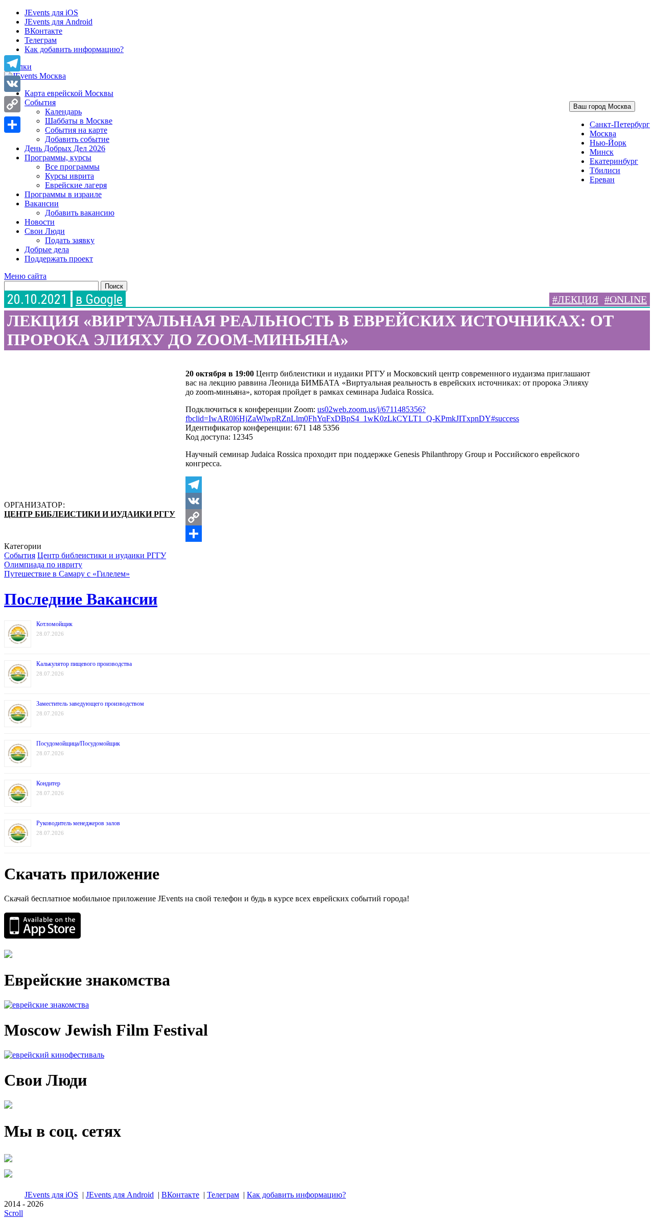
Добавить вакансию (79, 212)
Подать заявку (70, 240)
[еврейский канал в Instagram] (8, 1177)
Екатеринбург (614, 161)
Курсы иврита (69, 176)
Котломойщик (54, 624)
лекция (577, 299)
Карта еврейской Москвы (69, 93)
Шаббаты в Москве (78, 120)
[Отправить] (392, 533)
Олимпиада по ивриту (43, 564)
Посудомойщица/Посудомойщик (78, 743)
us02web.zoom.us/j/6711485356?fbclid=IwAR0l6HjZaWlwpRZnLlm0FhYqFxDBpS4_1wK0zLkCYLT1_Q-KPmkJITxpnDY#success (352, 414)
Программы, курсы (58, 157)
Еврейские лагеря (76, 185)
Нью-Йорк (608, 142)
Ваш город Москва (602, 106)
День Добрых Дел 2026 (65, 148)
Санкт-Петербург (620, 124)
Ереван (602, 179)
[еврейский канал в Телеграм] (8, 1162)
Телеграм (41, 40)
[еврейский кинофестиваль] (54, 1054)
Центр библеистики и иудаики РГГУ (89, 514)
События (40, 102)
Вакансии (42, 203)
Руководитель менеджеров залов (78, 823)
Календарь (63, 111)
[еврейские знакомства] (46, 1004)
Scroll (13, 1213)
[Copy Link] (392, 517)
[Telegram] (392, 484)
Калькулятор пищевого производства (84, 663)
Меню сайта (25, 276)
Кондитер (48, 783)
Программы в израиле (63, 194)
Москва (603, 133)
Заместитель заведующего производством (90, 703)
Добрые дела (47, 249)
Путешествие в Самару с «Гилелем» (67, 573)
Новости (40, 222)
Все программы (72, 166)
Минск (602, 152)
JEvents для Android (58, 21)
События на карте (76, 130)
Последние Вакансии (80, 599)
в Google (99, 299)
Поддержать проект (59, 258)
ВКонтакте (43, 31)
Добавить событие (77, 139)
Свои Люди (45, 231)
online (628, 299)
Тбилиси (605, 170)
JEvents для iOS (51, 12)
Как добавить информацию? (74, 49)
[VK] (392, 501)
